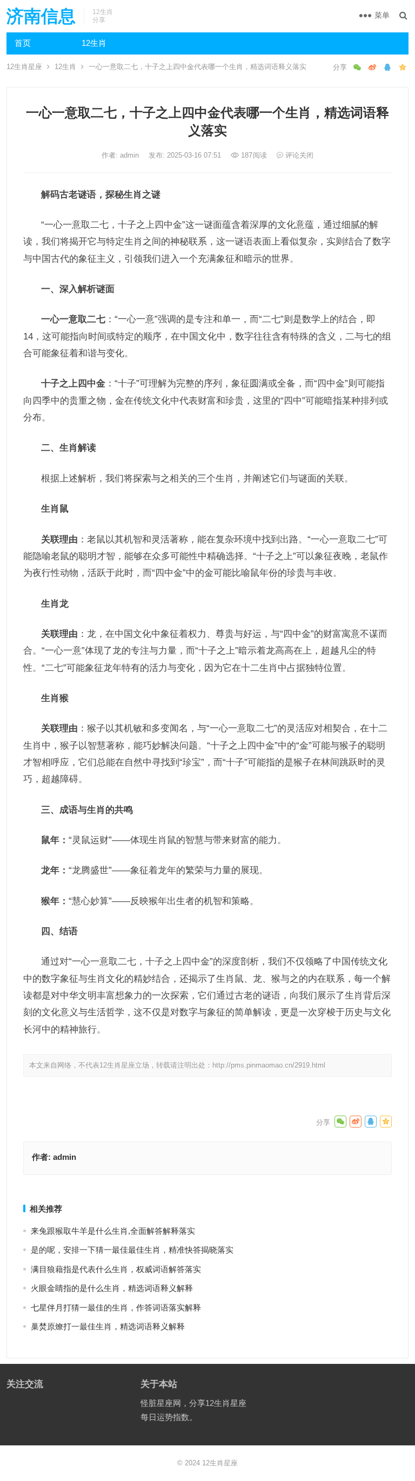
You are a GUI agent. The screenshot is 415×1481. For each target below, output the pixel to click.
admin (130, 155)
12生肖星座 (24, 67)
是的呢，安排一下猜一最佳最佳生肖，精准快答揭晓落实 (132, 1249)
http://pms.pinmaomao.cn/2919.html (268, 1065)
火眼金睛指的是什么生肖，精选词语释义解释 (112, 1288)
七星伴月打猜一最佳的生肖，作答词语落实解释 (116, 1307)
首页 (23, 42)
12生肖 (94, 42)
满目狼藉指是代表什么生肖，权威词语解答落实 (116, 1269)
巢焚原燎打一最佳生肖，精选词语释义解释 (108, 1326)
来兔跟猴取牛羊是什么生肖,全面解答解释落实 (113, 1230)
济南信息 (41, 16)
